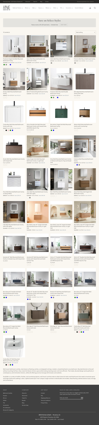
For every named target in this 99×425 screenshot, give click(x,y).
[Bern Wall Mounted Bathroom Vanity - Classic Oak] (53, 196)
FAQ (42, 395)
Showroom (27, 1)
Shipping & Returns (45, 398)
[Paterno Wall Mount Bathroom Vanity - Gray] (75, 63)
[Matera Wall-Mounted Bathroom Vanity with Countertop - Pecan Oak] (75, 130)
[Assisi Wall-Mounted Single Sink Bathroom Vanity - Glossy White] (79, 197)
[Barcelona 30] (4, 332)
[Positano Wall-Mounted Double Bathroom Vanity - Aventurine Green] (51, 97)
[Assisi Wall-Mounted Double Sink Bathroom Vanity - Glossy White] (32, 64)
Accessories (68, 8)
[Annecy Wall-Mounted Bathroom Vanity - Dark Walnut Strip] (6, 97)
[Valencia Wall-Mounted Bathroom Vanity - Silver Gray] (79, 165)
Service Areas (25, 405)
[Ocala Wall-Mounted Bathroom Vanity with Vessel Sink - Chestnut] (4, 165)
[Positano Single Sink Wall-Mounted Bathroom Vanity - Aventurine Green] (4, 64)
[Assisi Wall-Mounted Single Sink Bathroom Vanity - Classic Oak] (77, 197)
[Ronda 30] (51, 297)
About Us (24, 393)
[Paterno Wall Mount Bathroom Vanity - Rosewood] (77, 63)
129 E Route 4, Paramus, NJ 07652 (49, 417)
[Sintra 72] (51, 264)
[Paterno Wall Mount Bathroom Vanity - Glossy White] (79, 63)
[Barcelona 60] (4, 297)
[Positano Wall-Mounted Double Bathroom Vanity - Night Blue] (57, 97)
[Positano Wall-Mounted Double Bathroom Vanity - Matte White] (55, 97)
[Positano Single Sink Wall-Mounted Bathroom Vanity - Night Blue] (10, 64)
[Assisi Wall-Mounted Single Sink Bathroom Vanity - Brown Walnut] (75, 197)
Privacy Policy (44, 403)
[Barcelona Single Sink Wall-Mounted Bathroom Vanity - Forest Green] (51, 130)
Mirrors (27, 8)
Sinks (33, 8)
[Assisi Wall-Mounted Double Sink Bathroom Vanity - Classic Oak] (30, 64)
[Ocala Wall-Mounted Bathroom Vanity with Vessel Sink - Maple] (6, 165)
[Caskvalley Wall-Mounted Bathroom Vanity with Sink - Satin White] (4, 130)
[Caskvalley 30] (75, 332)
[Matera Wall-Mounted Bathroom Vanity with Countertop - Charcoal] (77, 130)
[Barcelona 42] (75, 297)
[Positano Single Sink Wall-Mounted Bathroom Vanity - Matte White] (8, 64)
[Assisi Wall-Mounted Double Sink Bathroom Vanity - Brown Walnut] (28, 64)
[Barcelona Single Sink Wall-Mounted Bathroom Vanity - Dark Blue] (53, 130)
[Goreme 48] (28, 264)
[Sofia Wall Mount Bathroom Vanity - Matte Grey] (51, 63)
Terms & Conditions (45, 400)
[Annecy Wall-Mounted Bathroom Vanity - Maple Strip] (4, 97)
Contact (47, 1)
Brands (23, 400)
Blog (41, 1)
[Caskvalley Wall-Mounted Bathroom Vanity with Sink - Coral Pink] (8, 130)
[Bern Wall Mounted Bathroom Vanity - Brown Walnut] (51, 196)
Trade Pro (35, 1)
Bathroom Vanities (17, 8)
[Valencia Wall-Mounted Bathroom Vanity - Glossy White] (75, 165)
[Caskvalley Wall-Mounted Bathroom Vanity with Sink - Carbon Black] (6, 130)
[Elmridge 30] (28, 332)
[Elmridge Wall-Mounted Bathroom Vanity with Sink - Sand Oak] (77, 97)
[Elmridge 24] (51, 332)
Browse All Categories (8, 410)
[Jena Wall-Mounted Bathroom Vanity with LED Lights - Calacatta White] (28, 197)
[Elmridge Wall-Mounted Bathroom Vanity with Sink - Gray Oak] (75, 97)
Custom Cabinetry (79, 8)
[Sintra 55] (75, 264)
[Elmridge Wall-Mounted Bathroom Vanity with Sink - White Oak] (79, 97)
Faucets (40, 8)
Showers (48, 8)
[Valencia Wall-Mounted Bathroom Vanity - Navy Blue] (77, 165)
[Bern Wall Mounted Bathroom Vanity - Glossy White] (55, 196)
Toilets (55, 8)
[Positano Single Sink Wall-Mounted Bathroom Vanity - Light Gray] (6, 64)
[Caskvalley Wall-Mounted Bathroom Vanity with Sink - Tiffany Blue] (12, 130)
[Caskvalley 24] (4, 365)
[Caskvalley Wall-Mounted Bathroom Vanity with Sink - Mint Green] (10, 130)
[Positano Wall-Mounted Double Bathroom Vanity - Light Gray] (53, 97)
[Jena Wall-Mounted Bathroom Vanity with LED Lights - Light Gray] (30, 197)
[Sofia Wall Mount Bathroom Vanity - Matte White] (53, 63)
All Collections (6, 407)
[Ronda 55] (28, 299)
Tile (61, 8)
